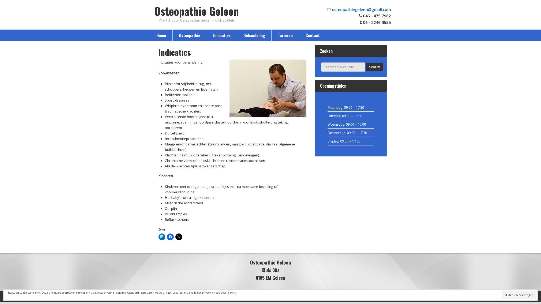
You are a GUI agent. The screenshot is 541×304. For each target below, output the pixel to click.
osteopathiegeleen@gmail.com (361, 9)
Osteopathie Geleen (196, 11)
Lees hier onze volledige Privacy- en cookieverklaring (204, 292)
